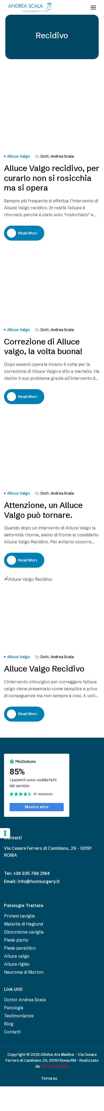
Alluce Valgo (18, 156)
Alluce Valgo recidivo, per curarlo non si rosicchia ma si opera (51, 178)
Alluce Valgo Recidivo (44, 669)
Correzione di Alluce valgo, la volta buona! (43, 347)
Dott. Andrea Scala (57, 156)
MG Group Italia (55, 1066)
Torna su (49, 1078)
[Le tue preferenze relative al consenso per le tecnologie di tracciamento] (5, 833)
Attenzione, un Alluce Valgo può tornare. (43, 510)
